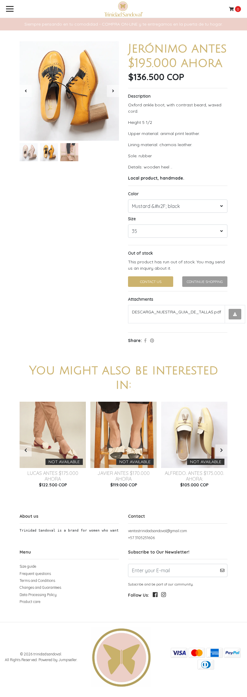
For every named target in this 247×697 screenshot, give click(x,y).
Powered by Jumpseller (58, 660)
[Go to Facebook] (155, 596)
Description (139, 96)
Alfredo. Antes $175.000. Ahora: (194, 476)
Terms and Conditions (37, 580)
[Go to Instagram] (163, 596)
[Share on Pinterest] (152, 340)
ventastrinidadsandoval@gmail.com (157, 531)
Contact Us (150, 281)
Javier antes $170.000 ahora (123, 476)
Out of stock (140, 253)
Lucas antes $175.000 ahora (52, 476)
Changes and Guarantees (40, 587)
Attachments (140, 299)
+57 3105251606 (141, 537)
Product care (30, 601)
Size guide (28, 566)
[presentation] (26, 91)
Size (132, 218)
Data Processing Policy (38, 594)
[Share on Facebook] (145, 340)
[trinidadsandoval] (123, 9)
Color (133, 193)
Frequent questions (35, 573)
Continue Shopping (205, 281)
